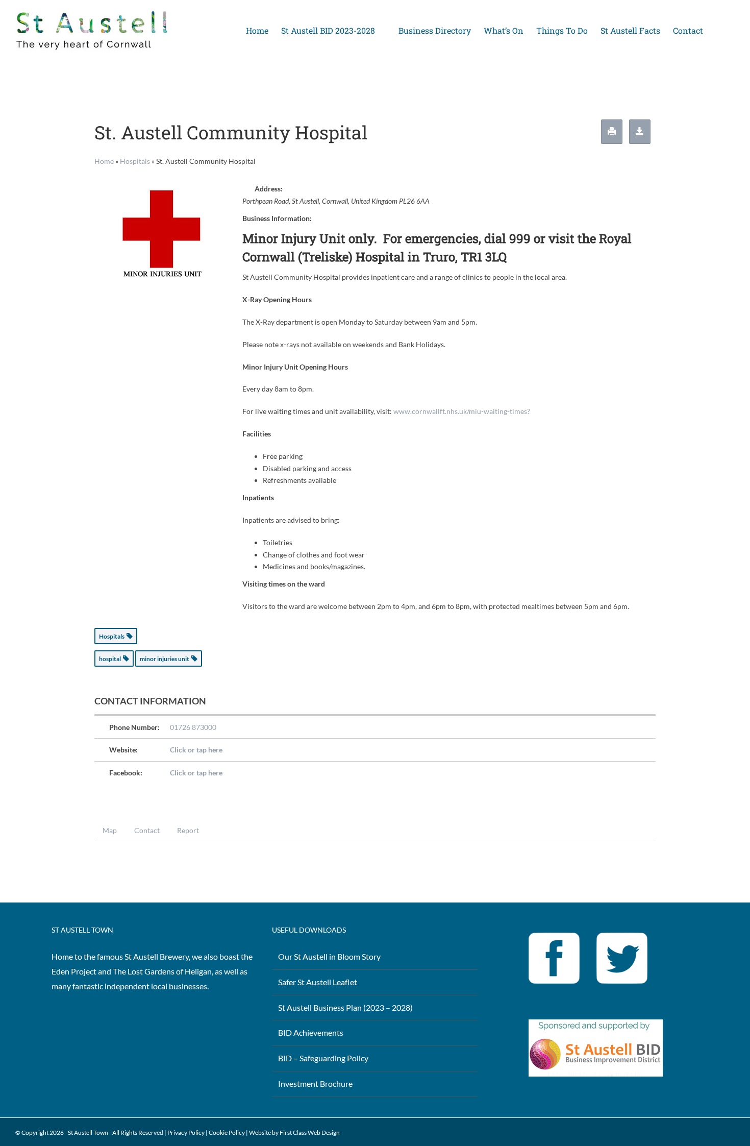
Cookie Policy (227, 1132)
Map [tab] (110, 830)
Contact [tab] (147, 830)
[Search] (719, 30)
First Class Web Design (310, 1132)
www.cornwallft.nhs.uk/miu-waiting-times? (461, 411)
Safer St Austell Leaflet (317, 982)
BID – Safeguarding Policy (323, 1058)
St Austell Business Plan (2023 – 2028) (345, 1007)
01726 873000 (193, 727)
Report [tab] (188, 830)
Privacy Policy (186, 1132)
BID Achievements (310, 1032)
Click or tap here (196, 749)
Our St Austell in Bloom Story (329, 956)
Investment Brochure (315, 1083)
